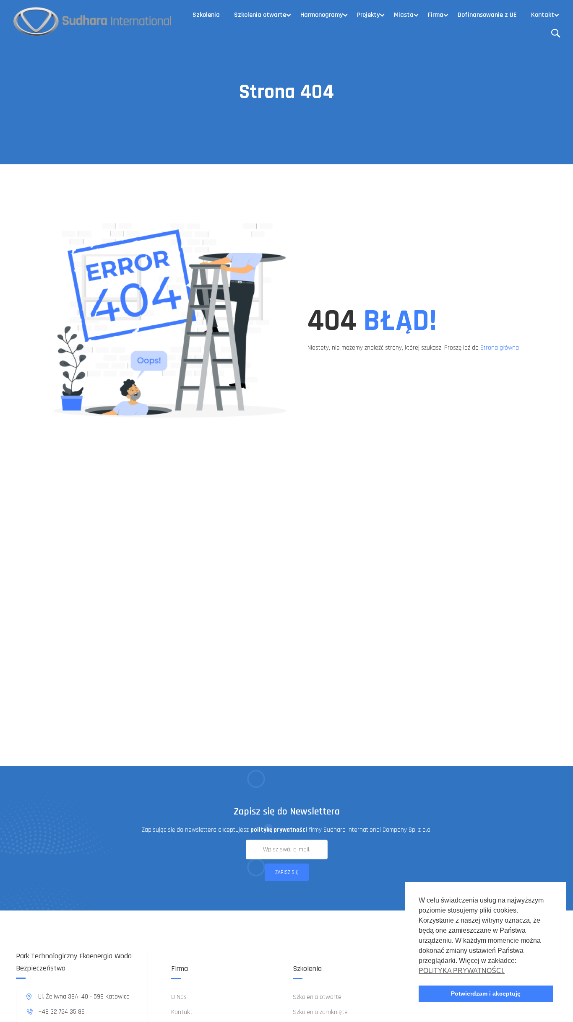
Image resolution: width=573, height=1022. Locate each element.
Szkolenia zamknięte (320, 1012)
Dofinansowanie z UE (487, 14)
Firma (435, 14)
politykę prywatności (278, 830)
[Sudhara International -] (93, 20)
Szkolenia (206, 14)
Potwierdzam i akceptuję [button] (486, 993)
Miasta (404, 14)
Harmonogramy (321, 14)
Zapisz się (286, 872)
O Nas (179, 997)
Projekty (368, 14)
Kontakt (542, 14)
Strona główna (499, 348)
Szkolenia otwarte (260, 14)
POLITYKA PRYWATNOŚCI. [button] (462, 970)
